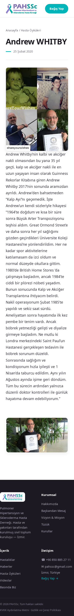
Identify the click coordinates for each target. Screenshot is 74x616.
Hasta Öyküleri (31, 30)
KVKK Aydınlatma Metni (14, 610)
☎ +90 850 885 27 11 (56, 560)
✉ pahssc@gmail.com (56, 566)
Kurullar (47, 531)
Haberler (6, 566)
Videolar (6, 580)
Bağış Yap (57, 8)
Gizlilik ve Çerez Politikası (46, 610)
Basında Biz (8, 587)
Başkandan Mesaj (53, 511)
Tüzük (45, 524)
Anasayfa (12, 30)
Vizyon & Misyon (53, 517)
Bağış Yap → (49, 578)
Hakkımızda (49, 504)
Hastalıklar (7, 560)
